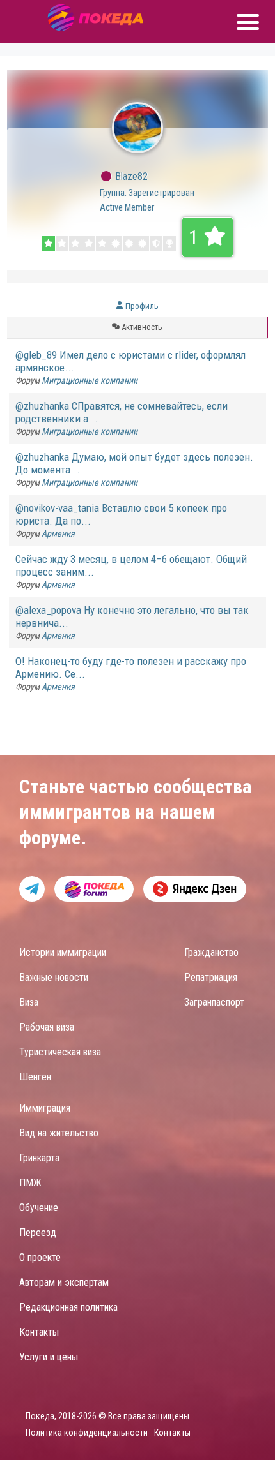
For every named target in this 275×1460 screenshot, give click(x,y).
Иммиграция (44, 1108)
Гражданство (211, 952)
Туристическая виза (60, 1052)
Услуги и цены (48, 1357)
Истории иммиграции (62, 952)
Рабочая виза (46, 1027)
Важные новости (53, 977)
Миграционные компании (90, 380)
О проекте (40, 1257)
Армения (58, 533)
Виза (28, 1002)
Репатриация (210, 977)
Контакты (39, 1332)
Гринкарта (39, 1158)
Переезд (37, 1232)
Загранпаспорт (214, 1002)
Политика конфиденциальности (87, 1432)
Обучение (38, 1208)
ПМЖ (30, 1183)
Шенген (35, 1077)
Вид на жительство (58, 1133)
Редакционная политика (68, 1307)
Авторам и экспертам (64, 1282)
